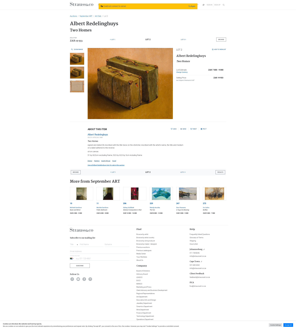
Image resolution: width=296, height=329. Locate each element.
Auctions (73, 16)
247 (177, 203)
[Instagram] (72, 279)
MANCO (139, 284)
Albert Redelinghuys (98, 134)
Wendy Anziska (155, 207)
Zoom (78, 49)
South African (105, 161)
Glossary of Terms (196, 237)
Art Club (98, 16)
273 (204, 203)
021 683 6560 (195, 265)
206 (124, 203)
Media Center (141, 254)
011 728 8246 (195, 253)
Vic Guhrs (206, 207)
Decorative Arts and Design (146, 300)
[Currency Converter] (203, 5)
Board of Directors (143, 271)
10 (71, 203)
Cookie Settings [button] (275, 325)
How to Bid (194, 244)
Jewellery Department (144, 303)
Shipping (193, 241)
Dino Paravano (181, 207)
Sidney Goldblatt (128, 207)
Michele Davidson (76, 207)
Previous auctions (143, 247)
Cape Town (195, 261)
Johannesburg (196, 249)
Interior (90, 161)
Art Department (141, 297)
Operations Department (144, 319)
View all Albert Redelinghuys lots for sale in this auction (106, 165)
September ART (86, 16)
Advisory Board (142, 274)
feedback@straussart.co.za (200, 277)
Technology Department (145, 316)
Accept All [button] (288, 325)
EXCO (138, 280)
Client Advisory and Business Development (151, 290)
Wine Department (142, 310)
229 (151, 203)
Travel (114, 161)
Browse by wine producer (145, 241)
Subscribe (79, 266)
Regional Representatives (145, 293)
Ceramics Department (144, 306)
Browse (221, 39)
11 (98, 203)
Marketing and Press (143, 287)
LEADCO (139, 277)
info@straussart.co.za (198, 256)
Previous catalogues (143, 250)
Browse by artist (142, 234)
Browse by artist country (145, 237)
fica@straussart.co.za (198, 286)
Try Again (191, 6)
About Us (139, 260)
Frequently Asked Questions (200, 234)
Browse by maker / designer (146, 244)
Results (220, 172)
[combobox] (74, 244)
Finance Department (143, 313)
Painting (96, 161)
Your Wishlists (141, 257)
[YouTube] (78, 279)
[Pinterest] (90, 279)
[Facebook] (84, 279)
